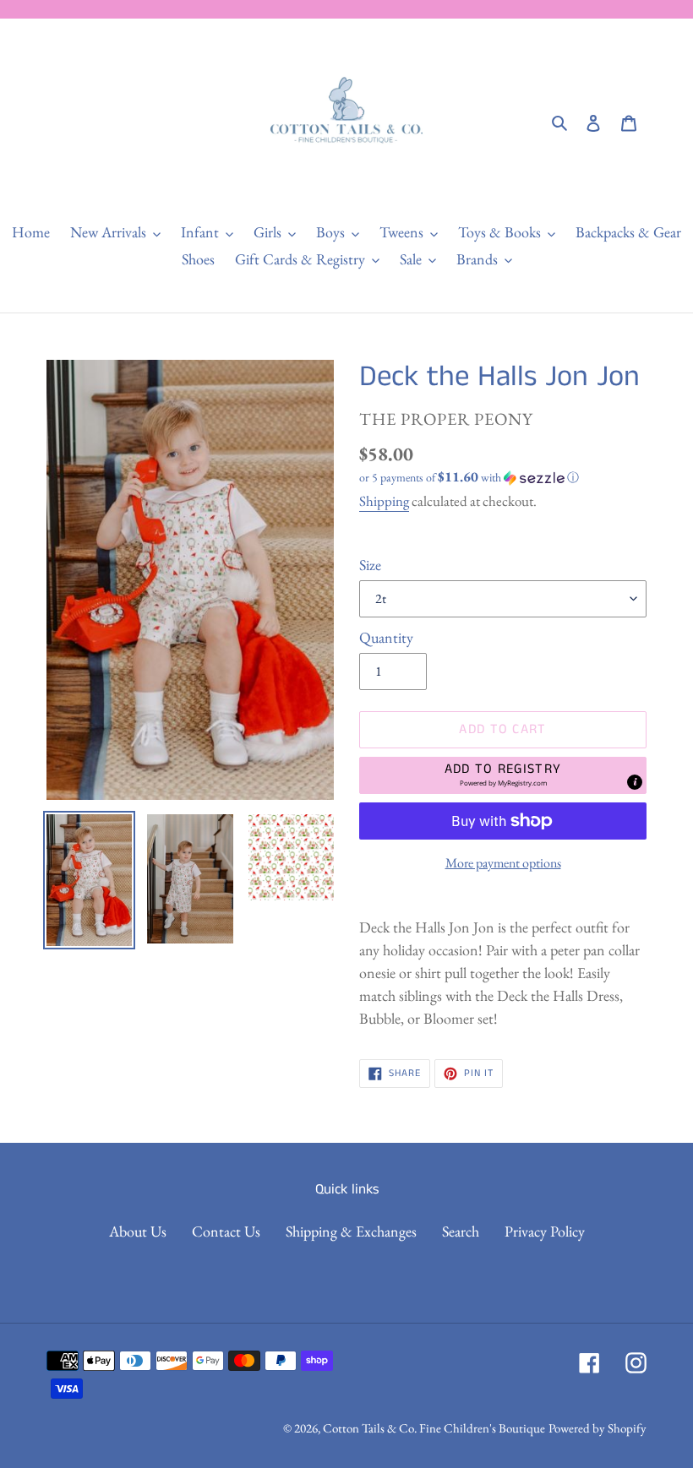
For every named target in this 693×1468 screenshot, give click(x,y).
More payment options (503, 863)
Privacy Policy (545, 1231)
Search (460, 1231)
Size (370, 564)
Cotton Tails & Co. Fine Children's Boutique (434, 1428)
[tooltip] (634, 782)
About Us (137, 1231)
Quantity (386, 637)
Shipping (384, 501)
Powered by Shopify (597, 1428)
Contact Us (226, 1231)
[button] (469, 477)
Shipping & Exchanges (351, 1231)
